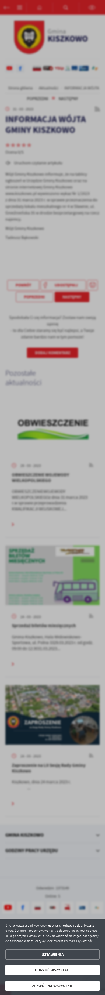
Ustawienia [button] (52, 954)
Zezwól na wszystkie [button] (52, 986)
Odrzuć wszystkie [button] (53, 970)
